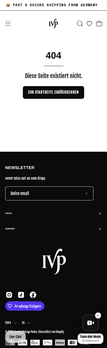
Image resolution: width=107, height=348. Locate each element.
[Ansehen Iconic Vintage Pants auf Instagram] (9, 295)
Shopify (60, 332)
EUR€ (8, 323)
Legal (8, 213)
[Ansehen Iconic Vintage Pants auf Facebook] (33, 295)
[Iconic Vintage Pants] (53, 24)
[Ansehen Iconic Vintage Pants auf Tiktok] (21, 295)
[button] (79, 23)
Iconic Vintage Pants (26, 332)
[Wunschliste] (89, 23)
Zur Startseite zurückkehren (53, 92)
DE (23, 323)
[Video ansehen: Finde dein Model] (90, 323)
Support (10, 229)
